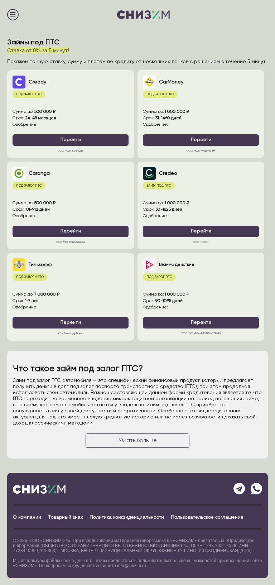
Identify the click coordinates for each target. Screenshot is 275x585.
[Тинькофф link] (70, 297)
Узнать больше (138, 440)
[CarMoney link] (201, 114)
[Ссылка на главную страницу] (143, 15)
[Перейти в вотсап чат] (256, 489)
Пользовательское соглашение (207, 517)
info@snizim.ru (131, 565)
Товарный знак (65, 517)
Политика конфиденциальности (127, 517)
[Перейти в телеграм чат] (239, 489)
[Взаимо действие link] (201, 297)
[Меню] (13, 15)
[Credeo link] (201, 205)
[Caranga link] (70, 205)
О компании (27, 517)
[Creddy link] (70, 114)
